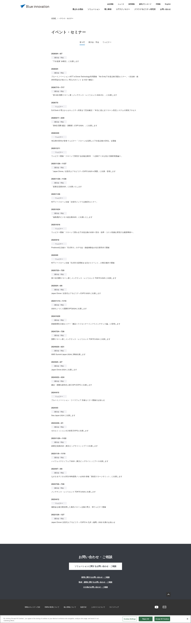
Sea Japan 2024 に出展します (63, 415)
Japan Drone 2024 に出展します (64, 369)
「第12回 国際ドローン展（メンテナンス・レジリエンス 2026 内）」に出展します (84, 95)
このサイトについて (98, 607)
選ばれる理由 (78, 9)
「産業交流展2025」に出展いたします (66, 186)
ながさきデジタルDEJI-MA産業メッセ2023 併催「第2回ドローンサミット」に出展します (86, 476)
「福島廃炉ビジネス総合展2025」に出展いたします (71, 217)
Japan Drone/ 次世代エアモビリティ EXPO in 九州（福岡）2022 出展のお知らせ (83, 522)
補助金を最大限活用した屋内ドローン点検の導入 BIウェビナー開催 (78, 507)
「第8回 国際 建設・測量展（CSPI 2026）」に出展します (74, 125)
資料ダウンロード (145, 4)
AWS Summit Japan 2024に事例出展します (68, 354)
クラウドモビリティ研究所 (145, 9)
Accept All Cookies (162, 619)
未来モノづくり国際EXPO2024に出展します (69, 308)
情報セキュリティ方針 (32, 607)
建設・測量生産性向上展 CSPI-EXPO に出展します (71, 385)
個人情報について (70, 607)
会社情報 (110, 4)
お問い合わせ (165, 9)
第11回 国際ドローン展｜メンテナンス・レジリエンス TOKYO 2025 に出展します (83, 278)
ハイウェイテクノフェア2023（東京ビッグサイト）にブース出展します (79, 461)
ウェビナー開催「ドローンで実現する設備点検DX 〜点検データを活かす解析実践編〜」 (87, 156)
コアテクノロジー (123, 9)
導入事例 (107, 9)
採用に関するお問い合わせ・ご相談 (95, 577)
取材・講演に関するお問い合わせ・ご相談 (95, 582)
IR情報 (158, 4)
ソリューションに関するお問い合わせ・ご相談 (95, 566)
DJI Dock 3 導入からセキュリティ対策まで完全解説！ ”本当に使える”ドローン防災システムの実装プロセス (93, 110)
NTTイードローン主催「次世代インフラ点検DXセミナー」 (74, 202)
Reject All (145, 619)
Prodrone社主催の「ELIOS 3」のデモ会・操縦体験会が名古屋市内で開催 (80, 247)
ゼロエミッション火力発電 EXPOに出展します (70, 430)
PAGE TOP (168, 594)
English (168, 4)
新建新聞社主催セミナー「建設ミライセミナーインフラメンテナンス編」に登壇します (85, 324)
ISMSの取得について (52, 607)
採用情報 (131, 4)
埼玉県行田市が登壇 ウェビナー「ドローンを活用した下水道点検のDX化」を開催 (83, 140)
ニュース (121, 4)
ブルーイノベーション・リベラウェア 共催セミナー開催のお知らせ (78, 400)
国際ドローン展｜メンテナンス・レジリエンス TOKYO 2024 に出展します (80, 339)
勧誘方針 (83, 607)
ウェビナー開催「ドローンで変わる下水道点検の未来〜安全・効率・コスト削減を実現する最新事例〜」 (92, 232)
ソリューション (94, 9)
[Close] (187, 618)
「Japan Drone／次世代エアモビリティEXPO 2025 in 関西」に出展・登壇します (83, 171)
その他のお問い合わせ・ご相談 (95, 587)
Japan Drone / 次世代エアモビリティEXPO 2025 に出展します (76, 293)
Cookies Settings (130, 619)
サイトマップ (114, 607)
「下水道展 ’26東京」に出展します (65, 61)
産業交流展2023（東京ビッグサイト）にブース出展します (74, 446)
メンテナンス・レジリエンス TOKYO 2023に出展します (73, 491)
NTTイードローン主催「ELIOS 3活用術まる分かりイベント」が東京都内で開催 (83, 262)
